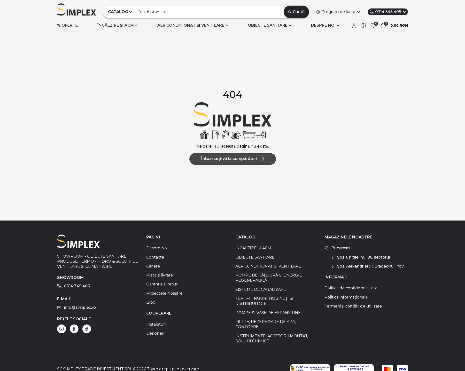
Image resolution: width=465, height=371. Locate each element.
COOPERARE (158, 313)
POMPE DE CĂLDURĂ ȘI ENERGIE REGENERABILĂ (268, 278)
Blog (150, 302)
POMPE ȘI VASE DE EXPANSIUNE (268, 312)
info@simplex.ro (80, 307)
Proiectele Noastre (164, 293)
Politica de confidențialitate (351, 288)
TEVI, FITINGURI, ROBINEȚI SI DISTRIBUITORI (264, 301)
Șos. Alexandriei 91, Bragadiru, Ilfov (370, 266)
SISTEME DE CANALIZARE (260, 289)
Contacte (155, 257)
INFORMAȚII (337, 277)
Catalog (245, 237)
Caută (299, 11)
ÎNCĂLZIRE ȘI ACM (115, 25)
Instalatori (156, 324)
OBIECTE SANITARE (267, 25)
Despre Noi (157, 248)
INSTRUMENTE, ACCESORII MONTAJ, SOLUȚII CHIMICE (271, 338)
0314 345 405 (388, 11)
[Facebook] (74, 328)
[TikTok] (86, 328)
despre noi (323, 25)
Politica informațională (346, 297)
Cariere (153, 266)
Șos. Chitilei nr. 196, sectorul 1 (364, 257)
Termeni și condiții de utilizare (353, 306)
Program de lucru (338, 11)
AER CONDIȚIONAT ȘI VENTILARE (190, 25)
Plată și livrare (159, 275)
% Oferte (67, 25)
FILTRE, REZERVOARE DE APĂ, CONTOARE (265, 324)
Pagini (153, 237)
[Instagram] (61, 328)
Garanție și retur (162, 284)
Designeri (155, 333)
